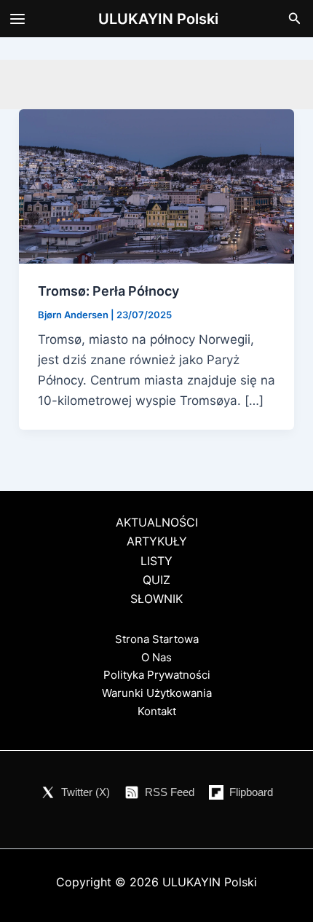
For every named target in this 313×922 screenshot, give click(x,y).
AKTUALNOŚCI (157, 522)
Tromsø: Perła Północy (108, 291)
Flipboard (251, 792)
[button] (294, 18)
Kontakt (157, 711)
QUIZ (156, 579)
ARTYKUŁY (157, 541)
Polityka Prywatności (156, 675)
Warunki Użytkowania (157, 693)
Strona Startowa (157, 639)
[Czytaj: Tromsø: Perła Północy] (156, 185)
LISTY (156, 560)
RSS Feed (169, 792)
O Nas (156, 657)
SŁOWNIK (156, 598)
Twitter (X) (85, 792)
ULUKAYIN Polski (158, 19)
